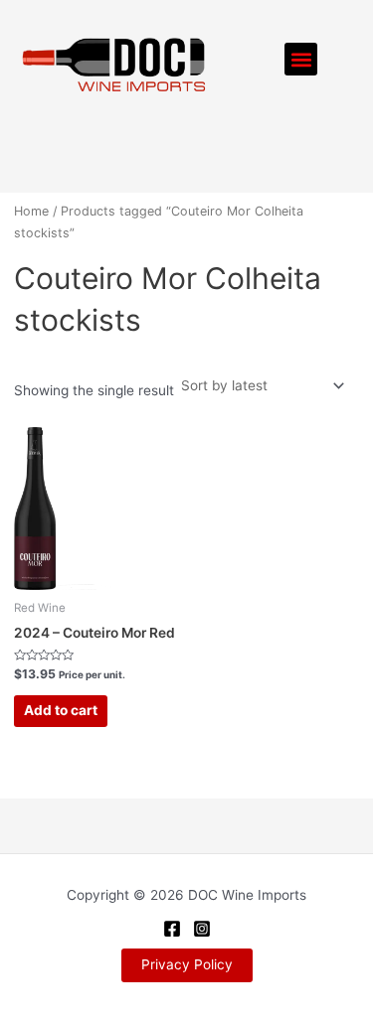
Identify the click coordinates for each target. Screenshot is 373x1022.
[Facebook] (172, 929)
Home (31, 211)
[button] (300, 59)
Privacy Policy (187, 964)
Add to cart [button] (60, 710)
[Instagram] (202, 929)
